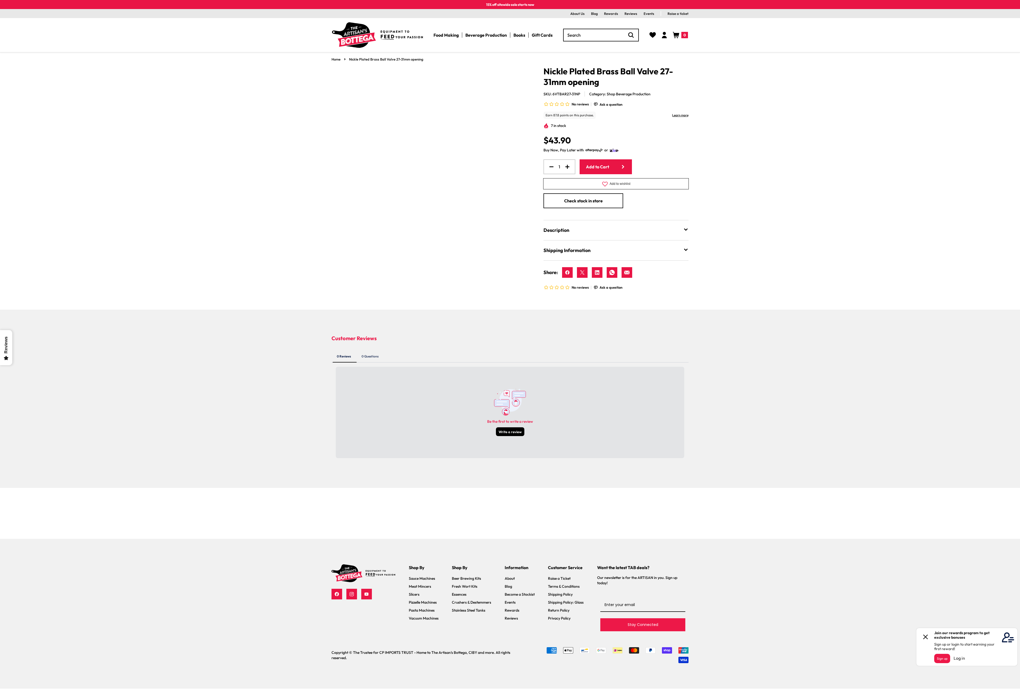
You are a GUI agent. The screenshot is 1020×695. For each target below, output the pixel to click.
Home (336, 59)
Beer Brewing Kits (466, 578)
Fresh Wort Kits (464, 586)
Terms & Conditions (564, 586)
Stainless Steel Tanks (468, 610)
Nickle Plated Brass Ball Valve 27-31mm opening (386, 59)
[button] (680, 35)
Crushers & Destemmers (471, 602)
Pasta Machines (422, 610)
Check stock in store (583, 200)
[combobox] (601, 35)
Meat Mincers (420, 586)
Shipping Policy (560, 594)
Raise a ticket (678, 13)
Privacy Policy (559, 618)
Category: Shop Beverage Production (620, 94)
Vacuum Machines (424, 618)
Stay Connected (643, 624)
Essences (459, 594)
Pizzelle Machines (423, 602)
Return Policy (559, 610)
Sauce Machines (422, 578)
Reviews (630, 13)
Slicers (414, 594)
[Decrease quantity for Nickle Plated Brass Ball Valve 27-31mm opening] (549, 167)
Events (649, 13)
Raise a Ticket (559, 578)
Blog (594, 13)
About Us (577, 13)
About (510, 578)
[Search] (631, 35)
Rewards (611, 13)
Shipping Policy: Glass (566, 602)
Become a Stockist (520, 594)
